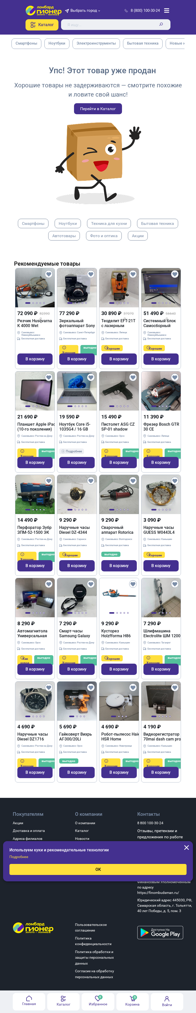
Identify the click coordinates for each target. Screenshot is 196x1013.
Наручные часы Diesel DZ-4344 (74, 530)
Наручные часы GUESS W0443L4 (159, 530)
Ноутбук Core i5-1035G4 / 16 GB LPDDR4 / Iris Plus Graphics (75, 427)
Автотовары (64, 235)
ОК (98, 869)
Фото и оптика (104, 235)
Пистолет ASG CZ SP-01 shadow (118, 427)
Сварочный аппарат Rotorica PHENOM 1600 (117, 530)
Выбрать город (83, 10)
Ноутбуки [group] (56, 43)
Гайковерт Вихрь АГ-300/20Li (75, 737)
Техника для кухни (109, 223)
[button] (27, 303)
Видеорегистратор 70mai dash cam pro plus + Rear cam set (162, 737)
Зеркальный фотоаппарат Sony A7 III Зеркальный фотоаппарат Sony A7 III (77, 323)
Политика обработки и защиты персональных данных (94, 957)
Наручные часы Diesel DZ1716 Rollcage (32, 737)
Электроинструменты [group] (96, 43)
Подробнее (18, 857)
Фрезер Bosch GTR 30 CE (161, 427)
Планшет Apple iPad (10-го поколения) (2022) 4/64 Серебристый (36, 427)
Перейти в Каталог (98, 108)
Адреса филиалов (27, 839)
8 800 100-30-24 (150, 823)
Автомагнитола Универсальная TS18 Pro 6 (32, 633)
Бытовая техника (157, 223)
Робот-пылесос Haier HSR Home (121, 737)
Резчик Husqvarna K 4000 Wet (34, 323)
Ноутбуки (68, 223)
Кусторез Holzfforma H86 (116, 633)
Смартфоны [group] (26, 43)
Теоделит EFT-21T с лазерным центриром (118, 323)
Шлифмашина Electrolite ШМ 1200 (161, 633)
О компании (85, 823)
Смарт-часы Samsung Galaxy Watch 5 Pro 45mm (76, 633)
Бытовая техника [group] (142, 43)
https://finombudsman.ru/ (158, 893)
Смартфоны (33, 223)
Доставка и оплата (29, 831)
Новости (82, 839)
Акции (138, 235)
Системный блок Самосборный (159, 323)
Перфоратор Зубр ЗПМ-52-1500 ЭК (34, 530)
